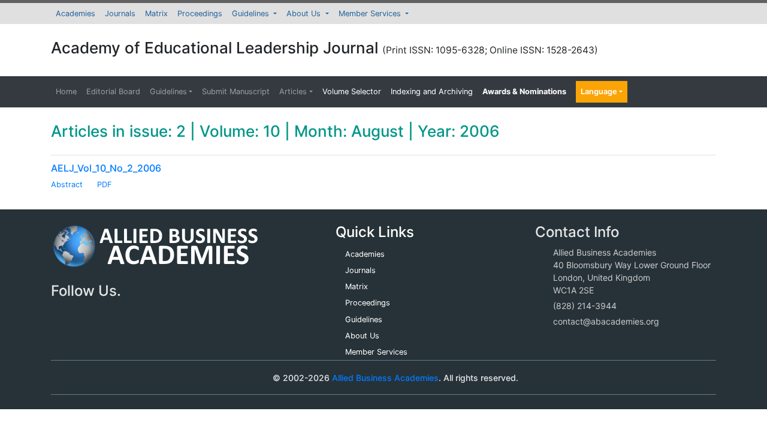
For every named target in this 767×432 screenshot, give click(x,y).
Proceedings (199, 13)
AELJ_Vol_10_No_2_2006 (106, 168)
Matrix (156, 13)
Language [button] (599, 91)
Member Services (371, 13)
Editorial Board (113, 91)
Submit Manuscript (236, 91)
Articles (293, 91)
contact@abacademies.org (606, 321)
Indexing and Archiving (432, 91)
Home (66, 91)
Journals (120, 13)
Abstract (67, 184)
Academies (75, 13)
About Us (304, 13)
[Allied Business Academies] (155, 252)
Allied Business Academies (385, 378)
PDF (104, 184)
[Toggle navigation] (77, 377)
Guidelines (251, 13)
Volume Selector (351, 91)
